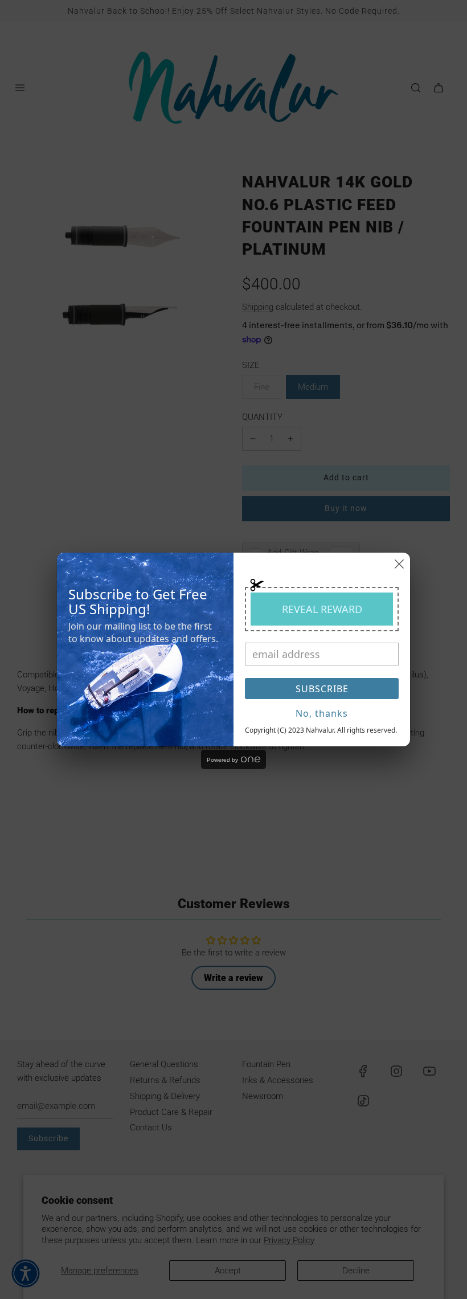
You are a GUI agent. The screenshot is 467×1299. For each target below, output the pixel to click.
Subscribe (322, 689)
